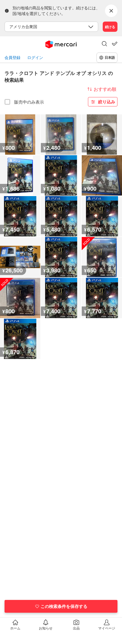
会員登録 (12, 57)
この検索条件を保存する (64, 606)
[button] (104, 44)
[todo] (114, 43)
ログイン (35, 57)
